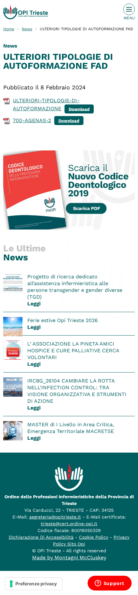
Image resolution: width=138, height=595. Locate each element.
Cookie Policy (93, 537)
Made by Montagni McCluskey (69, 557)
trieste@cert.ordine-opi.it (69, 523)
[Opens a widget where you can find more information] (109, 584)
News (27, 29)
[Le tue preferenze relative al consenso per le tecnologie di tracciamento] (33, 584)
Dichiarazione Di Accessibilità (41, 537)
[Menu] (129, 9)
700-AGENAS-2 (32, 120)
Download (79, 108)
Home (8, 29)
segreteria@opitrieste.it (55, 516)
